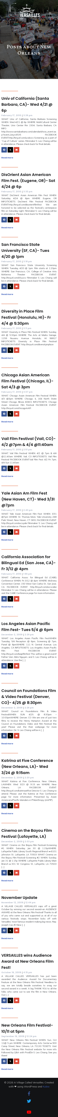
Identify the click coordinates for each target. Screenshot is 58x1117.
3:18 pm (27, 261)
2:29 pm (29, 634)
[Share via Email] (16, 150)
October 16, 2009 (11, 972)
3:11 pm (27, 328)
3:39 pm (28, 115)
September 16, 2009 (12, 1036)
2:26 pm (29, 707)
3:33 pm (28, 191)
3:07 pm (28, 392)
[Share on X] (10, 150)
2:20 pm (29, 777)
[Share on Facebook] (4, 150)
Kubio (46, 1086)
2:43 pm (28, 510)
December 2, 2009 (12, 634)
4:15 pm (27, 972)
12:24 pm (31, 1036)
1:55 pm (27, 574)
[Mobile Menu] (50, 13)
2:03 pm (29, 841)
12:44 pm (30, 902)
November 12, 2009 (12, 902)
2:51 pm (27, 449)
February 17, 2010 (11, 115)
